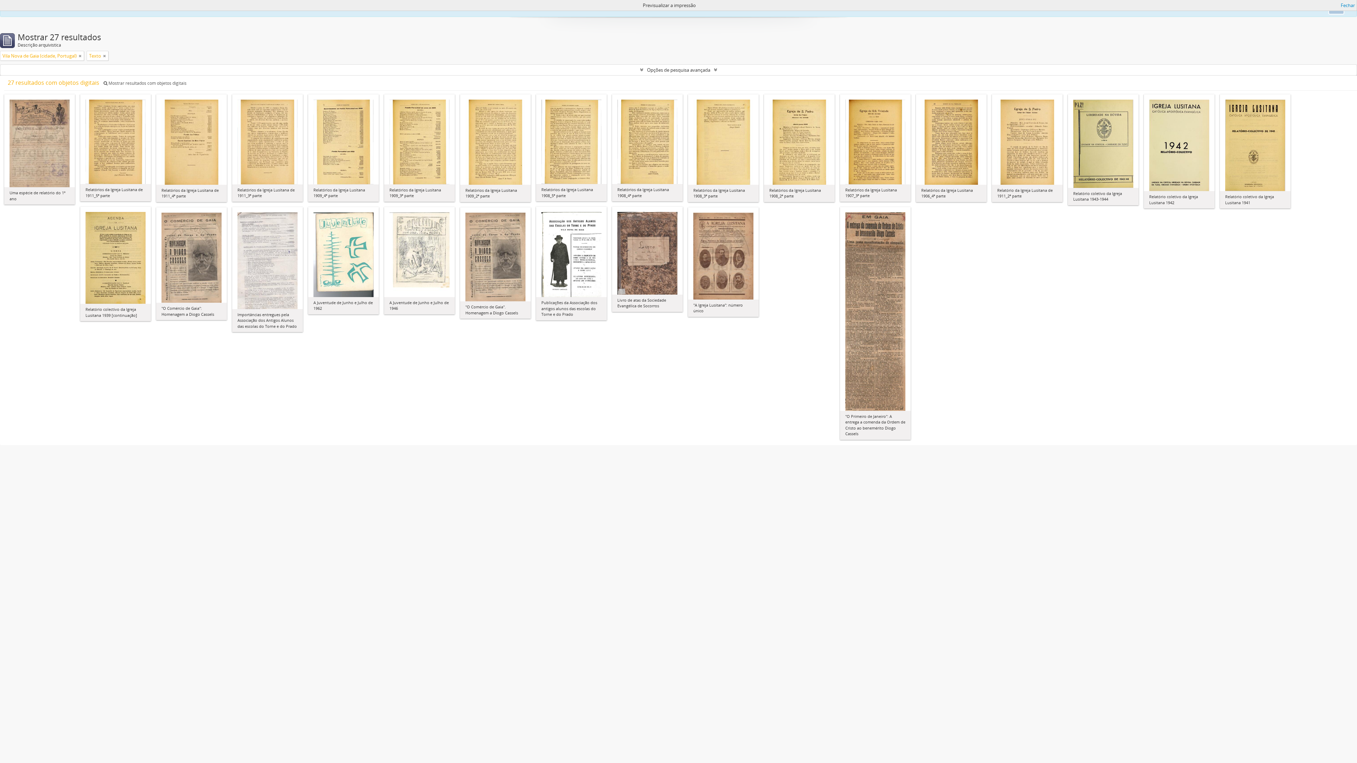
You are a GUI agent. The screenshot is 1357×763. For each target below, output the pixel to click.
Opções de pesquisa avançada (678, 70)
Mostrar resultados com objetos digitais (147, 83)
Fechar (1348, 5)
